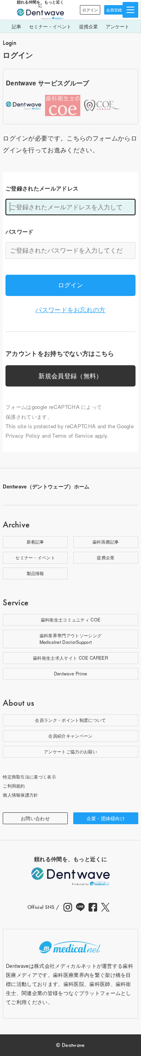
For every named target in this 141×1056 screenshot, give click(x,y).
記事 (16, 26)
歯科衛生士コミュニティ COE (71, 619)
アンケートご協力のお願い (70, 751)
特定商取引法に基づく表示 (29, 776)
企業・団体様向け (106, 818)
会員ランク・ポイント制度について (70, 720)
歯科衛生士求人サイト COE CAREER (70, 658)
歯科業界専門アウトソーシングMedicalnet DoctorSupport (70, 638)
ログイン (90, 10)
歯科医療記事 (105, 541)
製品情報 (35, 573)
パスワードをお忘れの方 (70, 309)
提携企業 (88, 26)
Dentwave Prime (70, 673)
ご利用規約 (14, 785)
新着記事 (35, 541)
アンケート (117, 26)
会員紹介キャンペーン (70, 735)
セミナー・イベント (50, 26)
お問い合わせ (35, 818)
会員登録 (114, 10)
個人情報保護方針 (20, 795)
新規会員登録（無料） (70, 375)
